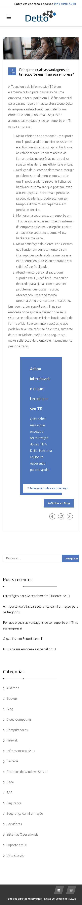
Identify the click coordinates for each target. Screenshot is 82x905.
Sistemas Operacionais (22, 834)
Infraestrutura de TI (21, 751)
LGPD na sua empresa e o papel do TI (29, 649)
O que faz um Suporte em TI (23, 638)
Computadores (17, 730)
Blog (10, 709)
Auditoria (13, 688)
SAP (9, 792)
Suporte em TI (17, 845)
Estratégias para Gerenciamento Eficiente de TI (36, 596)
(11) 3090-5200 (65, 4)
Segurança (14, 803)
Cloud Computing (19, 719)
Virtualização (15, 855)
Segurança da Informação (25, 813)
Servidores (14, 824)
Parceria (12, 761)
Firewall (12, 740)
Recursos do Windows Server (27, 771)
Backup (12, 698)
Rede (10, 782)
